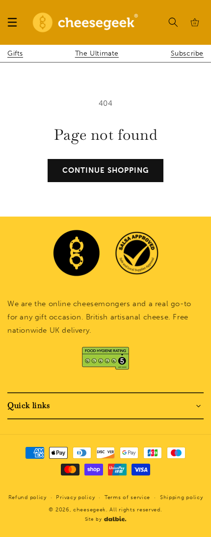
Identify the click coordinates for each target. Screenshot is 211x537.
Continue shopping (105, 170)
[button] (12, 22)
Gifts (15, 53)
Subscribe (187, 53)
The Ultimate (97, 53)
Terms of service (127, 497)
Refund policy (27, 497)
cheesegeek (89, 509)
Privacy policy (75, 497)
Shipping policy (181, 497)
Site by (93, 519)
